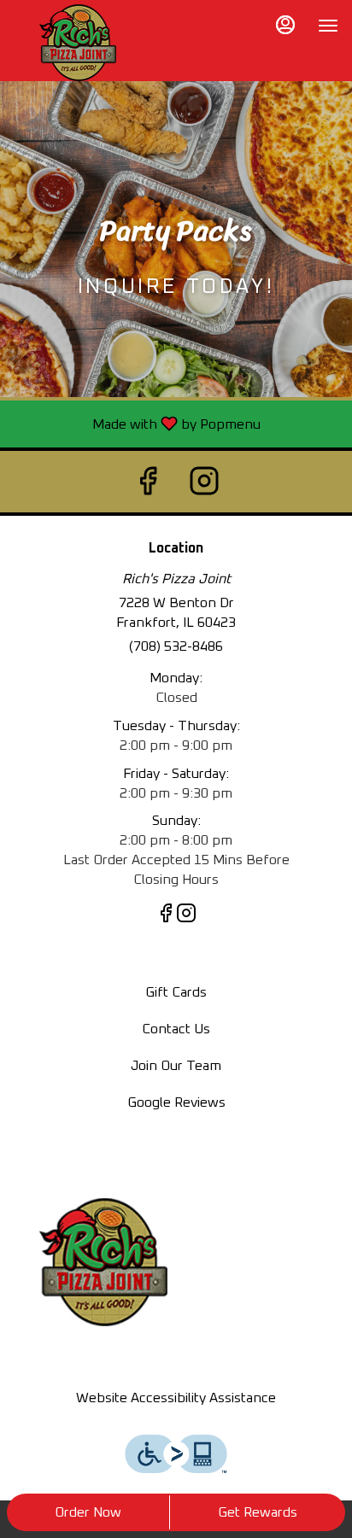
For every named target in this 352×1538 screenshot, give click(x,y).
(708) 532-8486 (176, 646)
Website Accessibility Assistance (176, 1398)
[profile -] (285, 25)
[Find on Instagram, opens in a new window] (204, 481)
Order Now (88, 1512)
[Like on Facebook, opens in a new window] (147, 481)
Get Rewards (257, 1512)
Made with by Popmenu (137, 424)
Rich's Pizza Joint (103, 1262)
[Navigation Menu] (328, 25)
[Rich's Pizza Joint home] (78, 42)
